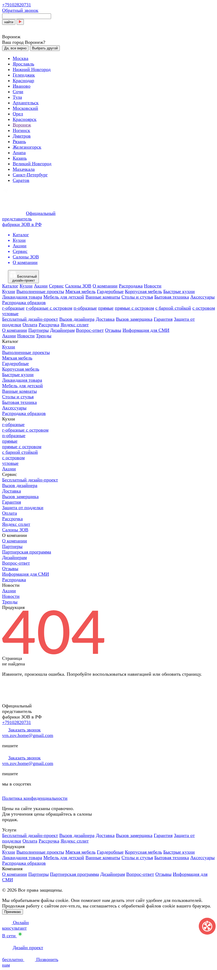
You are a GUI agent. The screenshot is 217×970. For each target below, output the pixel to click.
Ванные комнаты (102, 297)
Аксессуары (202, 297)
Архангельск (26, 102)
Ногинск (21, 130)
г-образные (13, 308)
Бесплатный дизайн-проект (30, 319)
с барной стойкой (173, 308)
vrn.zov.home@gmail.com (27, 735)
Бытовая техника (171, 297)
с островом (203, 308)
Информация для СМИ (146, 330)
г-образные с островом (49, 308)
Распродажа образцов (24, 302)
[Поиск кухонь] (20, 22)
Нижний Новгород (32, 69)
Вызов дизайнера (76, 319)
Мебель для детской (63, 297)
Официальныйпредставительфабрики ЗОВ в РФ (29, 219)
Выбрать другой (45, 48)
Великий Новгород (32, 163)
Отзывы (113, 330)
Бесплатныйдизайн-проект (24, 278)
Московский (25, 108)
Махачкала (24, 169)
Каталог (10, 285)
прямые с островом (134, 308)
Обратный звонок (20, 10)
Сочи (18, 91)
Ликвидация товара (22, 297)
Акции (41, 285)
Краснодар (23, 80)
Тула (17, 97)
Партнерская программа (26, 552)
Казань (20, 158)
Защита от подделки (22, 507)
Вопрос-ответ (90, 330)
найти (8, 22)
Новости (152, 285)
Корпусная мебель (143, 291)
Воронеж (22, 124)
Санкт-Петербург (30, 174)
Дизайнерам (62, 330)
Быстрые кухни (179, 291)
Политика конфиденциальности (34, 798)
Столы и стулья (137, 297)
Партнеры (38, 330)
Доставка (105, 319)
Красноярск (25, 119)
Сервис (56, 285)
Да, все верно (15, 48)
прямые (106, 308)
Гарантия (163, 319)
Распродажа (131, 285)
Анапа (19, 152)
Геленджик (24, 75)
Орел (18, 113)
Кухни (26, 285)
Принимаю (12, 912)
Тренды (43, 335)
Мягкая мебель (80, 291)
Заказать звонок (24, 729)
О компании (105, 285)
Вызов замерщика (134, 319)
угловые (10, 313)
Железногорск (27, 147)
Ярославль (23, 64)
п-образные (85, 308)
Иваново (21, 86)
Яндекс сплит (75, 324)
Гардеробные (110, 291)
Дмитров (22, 136)
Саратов (21, 180)
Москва (20, 58)
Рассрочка (49, 324)
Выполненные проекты (40, 291)
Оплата (29, 324)
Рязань (19, 141)
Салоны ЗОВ (78, 285)
